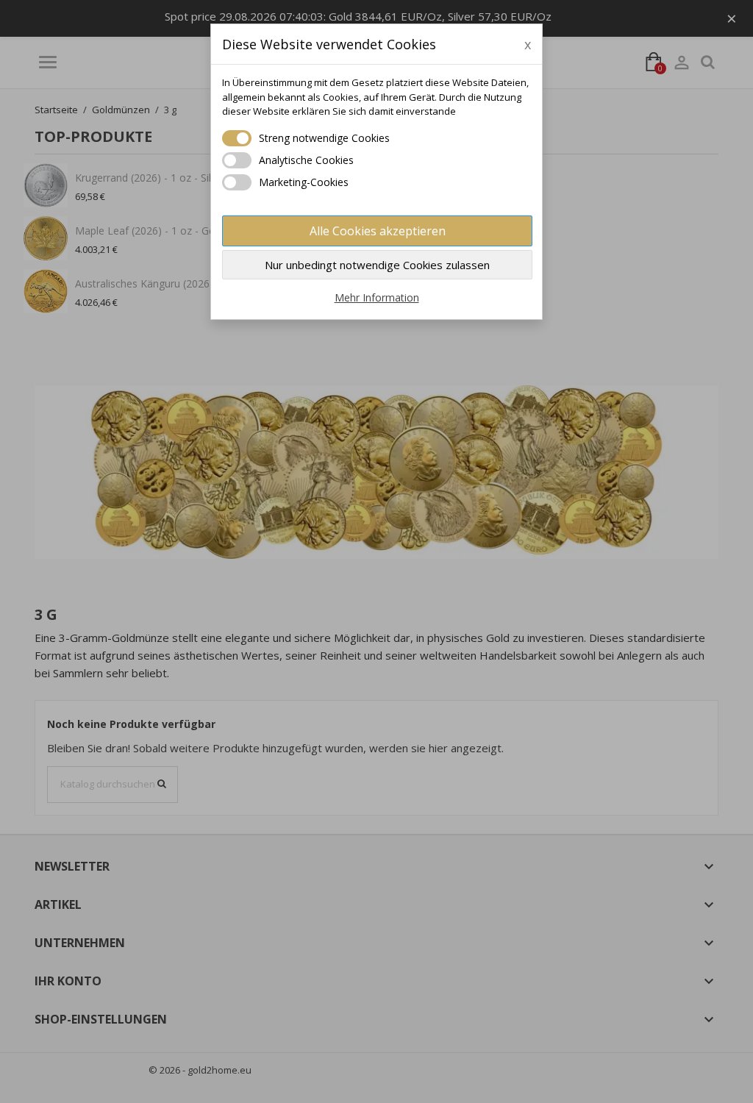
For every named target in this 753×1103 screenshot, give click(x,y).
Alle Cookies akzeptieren (378, 231)
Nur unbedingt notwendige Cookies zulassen (377, 264)
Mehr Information (377, 297)
